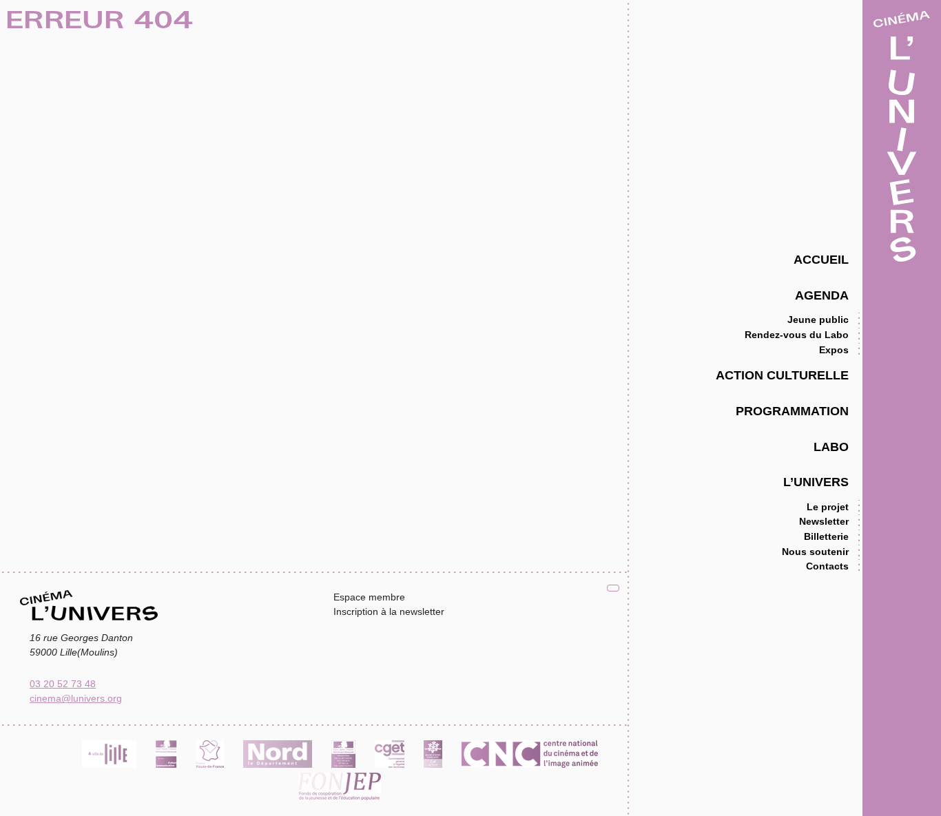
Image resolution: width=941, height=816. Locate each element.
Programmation (792, 411)
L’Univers (816, 481)
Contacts (827, 566)
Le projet (828, 506)
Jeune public (818, 319)
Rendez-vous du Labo (797, 334)
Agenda (822, 295)
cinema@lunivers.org (76, 698)
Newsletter (824, 521)
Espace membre (369, 597)
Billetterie (826, 536)
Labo (831, 446)
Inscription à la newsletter (388, 611)
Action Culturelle (782, 375)
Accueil (821, 259)
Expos (834, 349)
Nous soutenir (815, 551)
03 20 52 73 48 (63, 683)
